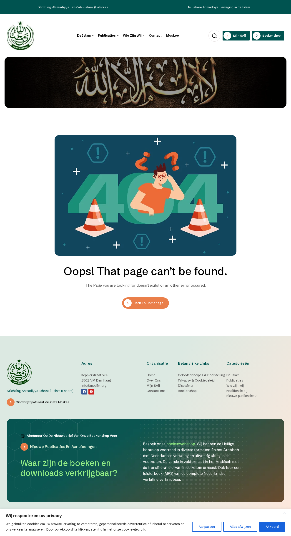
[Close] (286, 513)
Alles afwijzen (240, 527)
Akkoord (272, 527)
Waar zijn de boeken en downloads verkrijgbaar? (68, 468)
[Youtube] (91, 391)
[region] (145, 522)
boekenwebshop (180, 444)
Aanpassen (207, 527)
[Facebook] (84, 391)
